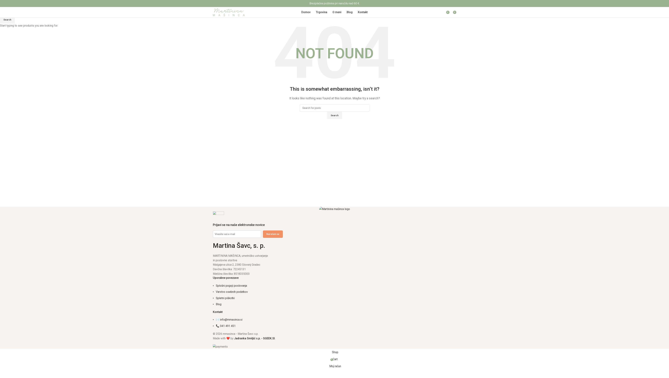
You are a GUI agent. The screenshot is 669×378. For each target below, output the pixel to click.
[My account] (437, 12)
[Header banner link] (334, 3)
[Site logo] (229, 12)
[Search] (425, 12)
